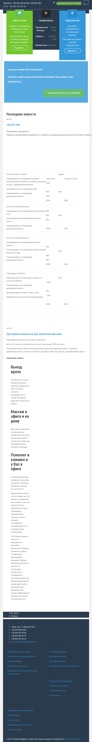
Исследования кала (57, 661)
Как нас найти (13, 720)
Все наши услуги (14, 729)
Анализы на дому (14, 661)
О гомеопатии (55, 695)
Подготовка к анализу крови (19, 652)
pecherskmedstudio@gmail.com (24, 642)
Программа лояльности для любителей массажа (34, 334)
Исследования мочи (57, 656)
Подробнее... (19, 48)
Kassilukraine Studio (72, 739)
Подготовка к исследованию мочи (21, 656)
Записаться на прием (70, 3)
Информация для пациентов (19, 725)
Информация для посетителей (20, 711)
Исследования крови (58, 652)
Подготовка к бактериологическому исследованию (22, 672)
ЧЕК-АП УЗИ (13, 124)
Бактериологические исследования (64, 666)
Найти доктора (13, 715)
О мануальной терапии (58, 686)
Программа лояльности (17, 666)
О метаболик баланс (57, 691)
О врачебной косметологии (60, 681)
